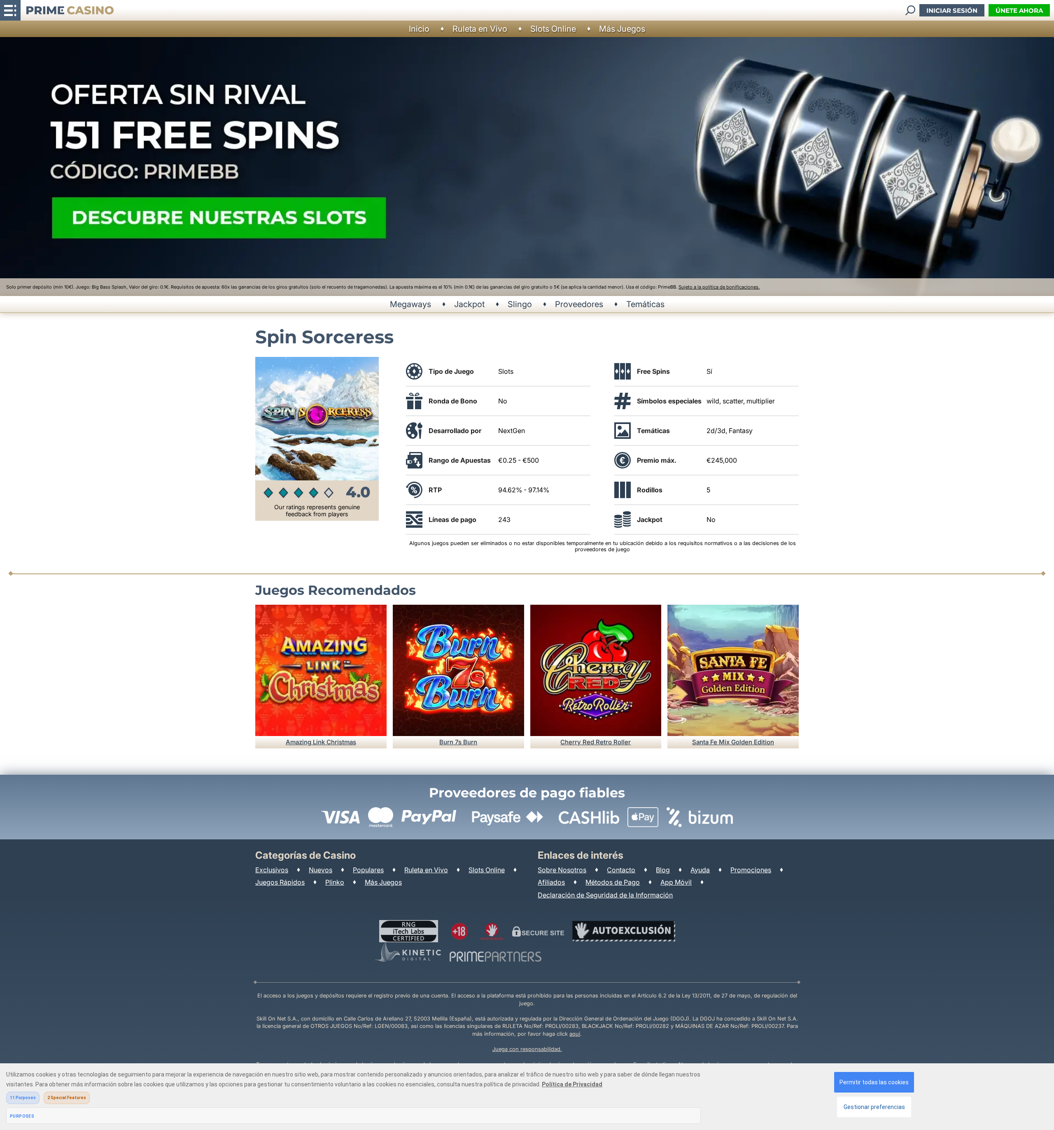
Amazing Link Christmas (321, 742)
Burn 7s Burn (458, 742)
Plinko (334, 882)
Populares (368, 870)
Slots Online (553, 29)
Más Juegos (622, 29)
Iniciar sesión (951, 10)
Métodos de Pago (612, 882)
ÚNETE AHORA (1019, 10)
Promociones (750, 870)
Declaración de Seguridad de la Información (605, 895)
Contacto (621, 870)
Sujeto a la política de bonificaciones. (719, 287)
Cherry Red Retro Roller (595, 742)
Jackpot (469, 304)
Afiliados (551, 882)
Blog (663, 870)
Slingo (520, 304)
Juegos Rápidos (280, 882)
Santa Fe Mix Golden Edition (733, 742)
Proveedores (579, 304)
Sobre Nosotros (562, 870)
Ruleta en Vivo (479, 29)
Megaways (410, 304)
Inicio (419, 29)
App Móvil (676, 882)
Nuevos (320, 870)
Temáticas (645, 304)
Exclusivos (271, 870)
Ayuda (700, 870)
